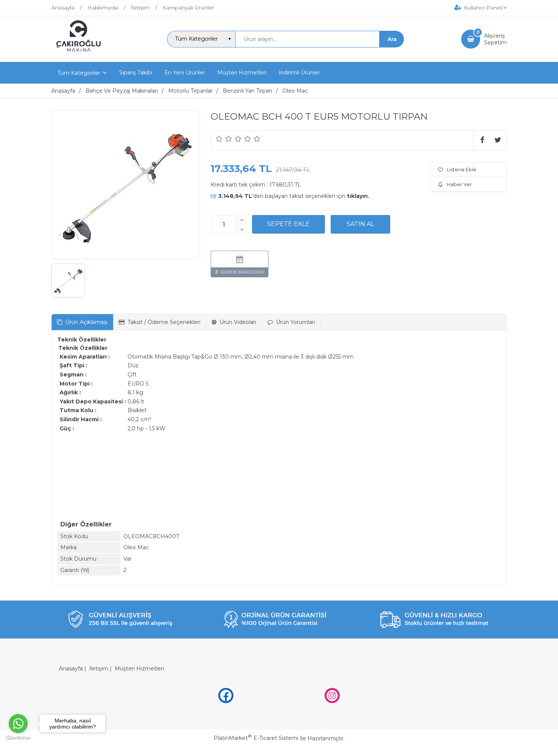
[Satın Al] (360, 224)
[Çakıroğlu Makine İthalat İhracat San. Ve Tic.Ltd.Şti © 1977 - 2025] (80, 55)
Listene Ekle (461, 169)
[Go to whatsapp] (18, 723)
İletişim (98, 668)
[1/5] (219, 138)
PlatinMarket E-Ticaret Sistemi (256, 738)
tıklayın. (358, 196)
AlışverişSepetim (495, 39)
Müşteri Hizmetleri (139, 668)
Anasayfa (71, 668)
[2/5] (223, 138)
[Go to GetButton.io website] (18, 738)
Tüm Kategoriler (78, 73)
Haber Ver (459, 184)
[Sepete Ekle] (288, 224)
